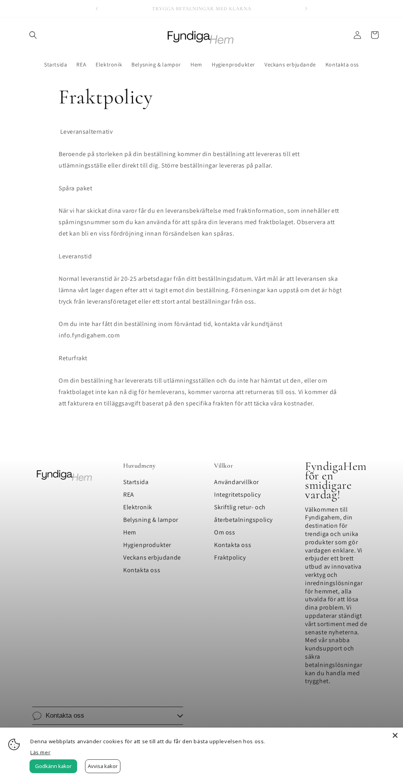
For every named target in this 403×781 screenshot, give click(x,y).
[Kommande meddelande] (306, 8)
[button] (33, 35)
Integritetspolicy (237, 494)
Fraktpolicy (230, 557)
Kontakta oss (141, 570)
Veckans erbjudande (152, 557)
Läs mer (40, 752)
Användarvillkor (236, 482)
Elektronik (137, 507)
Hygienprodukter (147, 545)
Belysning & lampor (150, 520)
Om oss (224, 532)
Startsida (135, 482)
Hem (129, 532)
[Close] (395, 735)
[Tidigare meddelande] (96, 8)
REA (128, 494)
